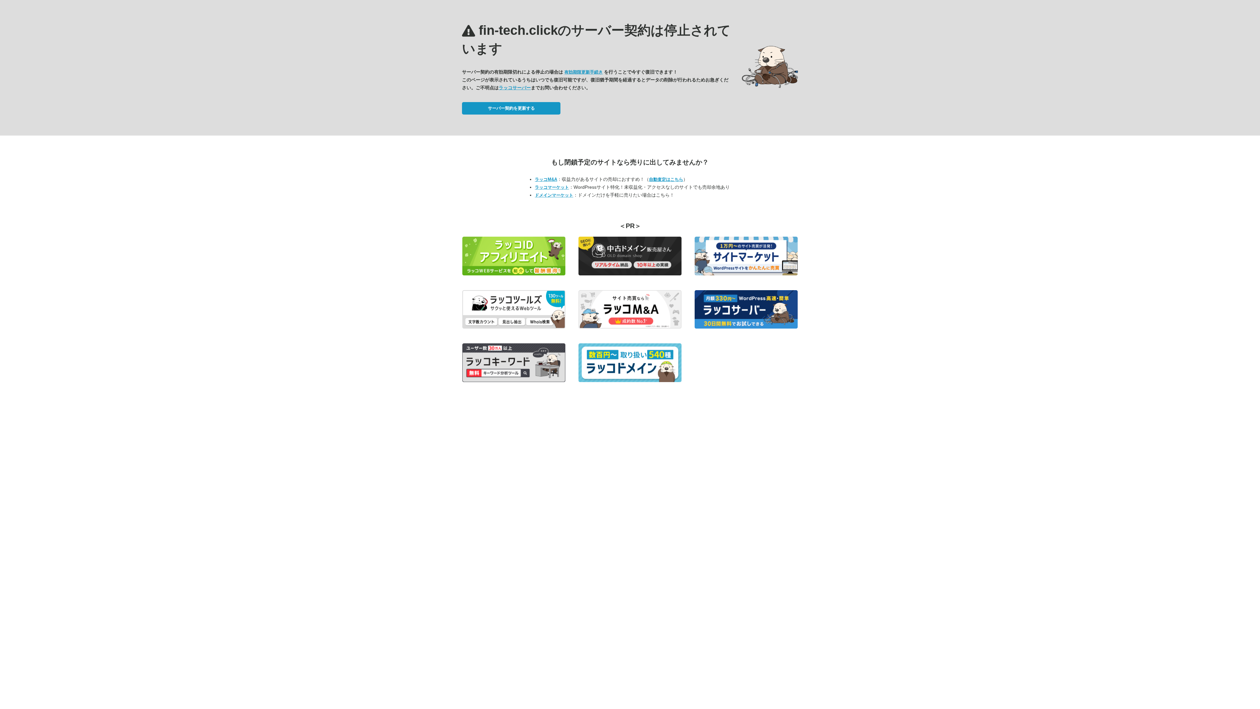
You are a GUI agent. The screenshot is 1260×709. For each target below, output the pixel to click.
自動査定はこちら (666, 179)
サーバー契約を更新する (511, 108)
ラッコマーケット (552, 187)
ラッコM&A (546, 179)
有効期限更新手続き (583, 72)
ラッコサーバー (515, 87)
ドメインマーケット (554, 195)
